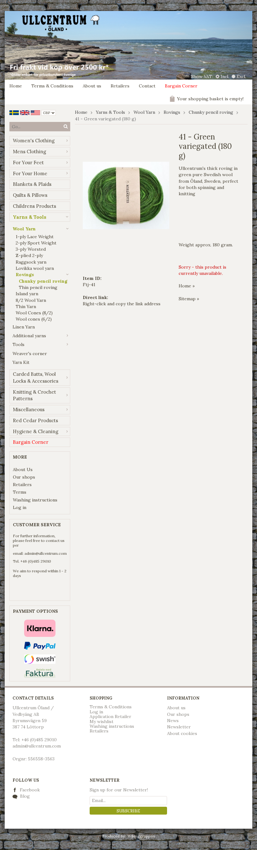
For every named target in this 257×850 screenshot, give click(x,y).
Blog (24, 796)
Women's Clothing (34, 141)
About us (92, 86)
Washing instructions (35, 500)
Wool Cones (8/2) (34, 313)
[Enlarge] (126, 195)
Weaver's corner (30, 353)
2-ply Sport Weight (36, 243)
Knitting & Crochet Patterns (34, 395)
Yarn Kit (21, 362)
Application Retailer (110, 716)
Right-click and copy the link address (121, 304)
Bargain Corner (181, 86)
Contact (147, 86)
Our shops (24, 477)
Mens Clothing (29, 152)
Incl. (225, 76)
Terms (19, 492)
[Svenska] (14, 112)
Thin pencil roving (38, 287)
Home (15, 86)
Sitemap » (189, 299)
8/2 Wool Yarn (31, 300)
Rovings (25, 274)
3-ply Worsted (31, 249)
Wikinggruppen (141, 836)
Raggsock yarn (31, 262)
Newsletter (179, 727)
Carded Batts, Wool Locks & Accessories (35, 377)
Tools (18, 344)
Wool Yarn (24, 229)
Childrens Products (34, 206)
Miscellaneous (29, 409)
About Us (23, 469)
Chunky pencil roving (43, 281)
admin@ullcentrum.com (45, 553)
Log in (19, 507)
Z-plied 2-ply (29, 255)
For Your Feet (28, 162)
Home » (187, 286)
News (173, 720)
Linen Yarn (24, 327)
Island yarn (27, 293)
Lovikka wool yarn (35, 268)
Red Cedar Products (35, 420)
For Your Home (30, 173)
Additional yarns (29, 335)
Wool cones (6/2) (34, 319)
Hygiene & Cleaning (35, 431)
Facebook (30, 790)
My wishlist (101, 721)
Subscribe (128, 811)
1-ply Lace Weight (35, 236)
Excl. (241, 76)
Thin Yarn (26, 306)
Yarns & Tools (29, 217)
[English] (24, 112)
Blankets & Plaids (32, 184)
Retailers (120, 86)
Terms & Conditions (52, 86)
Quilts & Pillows (30, 195)
